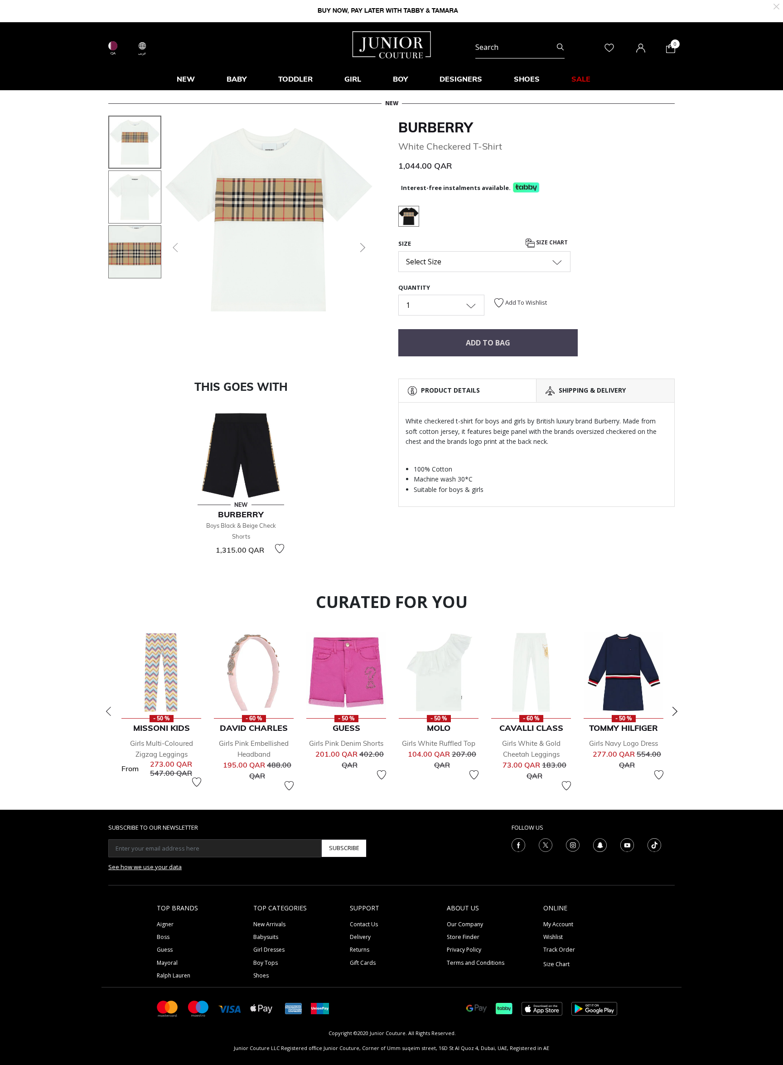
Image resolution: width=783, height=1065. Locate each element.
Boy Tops (265, 963)
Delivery (360, 937)
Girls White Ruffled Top (438, 743)
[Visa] (229, 1008)
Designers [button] (461, 78)
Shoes (261, 975)
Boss (163, 937)
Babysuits (265, 937)
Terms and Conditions (475, 963)
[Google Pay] (476, 1008)
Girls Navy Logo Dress (623, 743)
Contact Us (364, 924)
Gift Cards (363, 963)
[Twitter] (545, 844)
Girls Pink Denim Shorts (346, 743)
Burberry (435, 127)
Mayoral (167, 963)
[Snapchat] (600, 844)
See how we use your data (145, 867)
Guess (165, 949)
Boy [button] (400, 78)
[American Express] (293, 1008)
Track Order (559, 949)
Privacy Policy (464, 949)
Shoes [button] (527, 78)
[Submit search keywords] (560, 47)
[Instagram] (573, 844)
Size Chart (551, 243)
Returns (359, 949)
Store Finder (463, 937)
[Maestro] (198, 1008)
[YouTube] (627, 844)
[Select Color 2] (408, 217)
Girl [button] (352, 78)
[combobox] (520, 47)
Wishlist (553, 937)
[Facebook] (518, 844)
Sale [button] (580, 78)
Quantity (414, 287)
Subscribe (344, 848)
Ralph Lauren (173, 975)
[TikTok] (654, 844)
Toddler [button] (295, 78)
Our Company (465, 924)
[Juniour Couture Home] (392, 44)
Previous (108, 711)
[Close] (776, 5)
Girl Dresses (269, 949)
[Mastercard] (168, 1008)
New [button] (186, 78)
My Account (558, 924)
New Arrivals (269, 924)
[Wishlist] (279, 548)
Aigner (165, 924)
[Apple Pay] (261, 1008)
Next (675, 711)
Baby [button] (236, 78)
